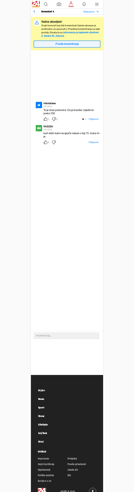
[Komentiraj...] (66, 336)
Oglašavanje (44, 469)
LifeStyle (43, 424)
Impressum (43, 458)
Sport (41, 407)
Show (41, 415)
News (41, 398)
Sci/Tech (42, 433)
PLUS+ (41, 390)
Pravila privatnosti (77, 464)
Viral (41, 441)
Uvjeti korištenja (46, 464)
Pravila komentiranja (67, 43)
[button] (45, 4)
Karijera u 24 (44, 480)
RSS (69, 475)
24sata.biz (73, 469)
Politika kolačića (46, 475)
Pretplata (72, 458)
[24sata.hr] (35, 4)
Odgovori (94, 119)
